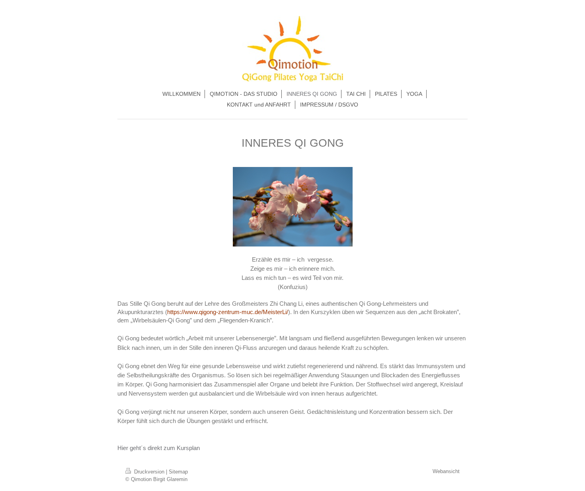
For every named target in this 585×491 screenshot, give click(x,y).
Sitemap (178, 472)
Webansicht (446, 471)
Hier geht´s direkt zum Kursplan (158, 447)
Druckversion (149, 472)
